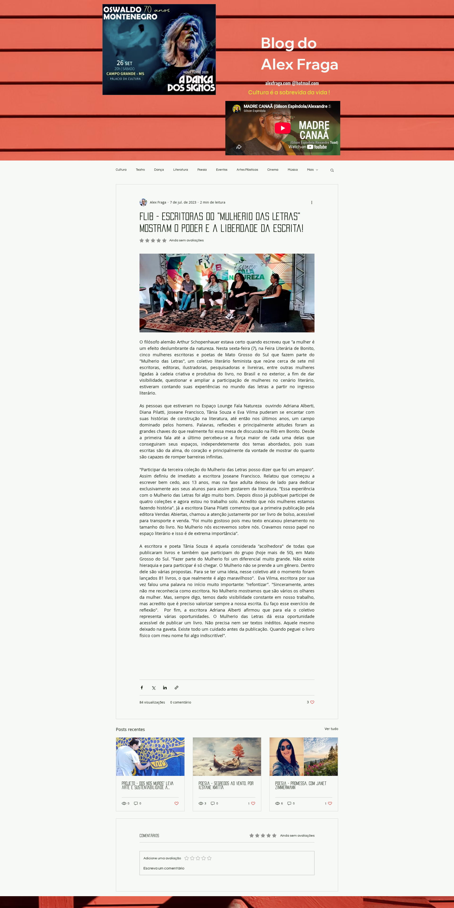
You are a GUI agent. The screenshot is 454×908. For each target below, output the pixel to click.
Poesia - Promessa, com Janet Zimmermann (300, 785)
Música (293, 169)
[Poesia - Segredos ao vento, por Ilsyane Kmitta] (227, 757)
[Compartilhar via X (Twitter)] (153, 687)
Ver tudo (331, 728)
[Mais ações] (311, 202)
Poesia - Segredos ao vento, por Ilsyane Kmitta (226, 785)
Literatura (180, 169)
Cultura (121, 169)
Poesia (202, 169)
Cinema (272, 169)
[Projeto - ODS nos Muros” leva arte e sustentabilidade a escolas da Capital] (150, 757)
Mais (310, 169)
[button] (332, 170)
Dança (159, 169)
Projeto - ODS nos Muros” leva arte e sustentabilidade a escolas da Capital (148, 786)
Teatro (140, 169)
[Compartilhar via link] (176, 687)
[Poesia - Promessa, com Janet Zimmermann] (304, 757)
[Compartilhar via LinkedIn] (165, 687)
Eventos (221, 169)
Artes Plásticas (247, 169)
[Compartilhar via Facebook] (142, 687)
